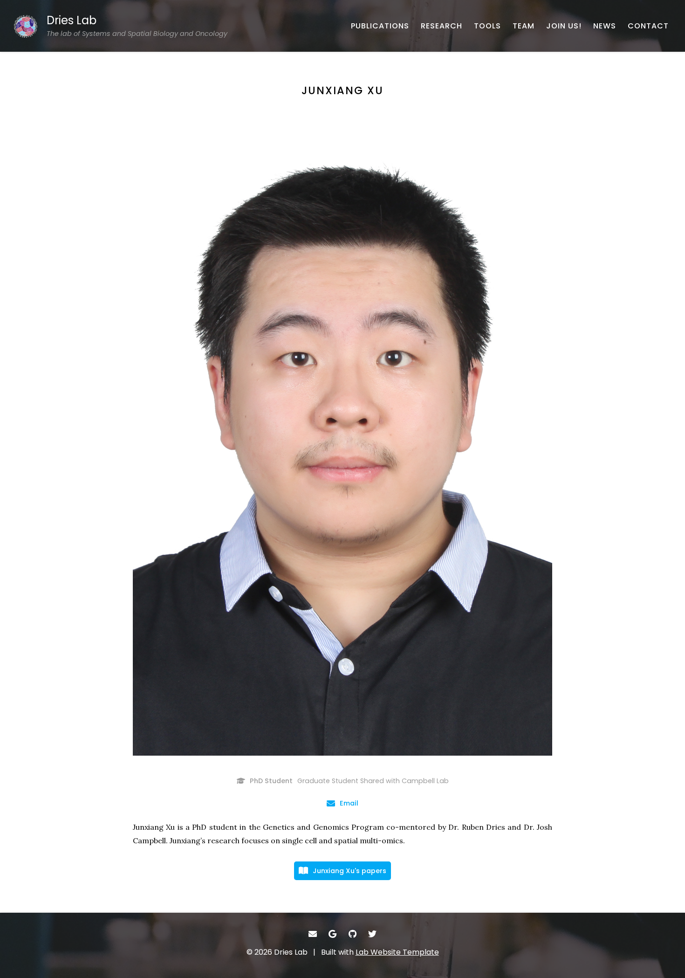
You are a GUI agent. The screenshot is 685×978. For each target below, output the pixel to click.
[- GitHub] (352, 934)
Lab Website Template (397, 952)
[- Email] (313, 934)
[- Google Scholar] (333, 934)
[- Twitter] (372, 934)
